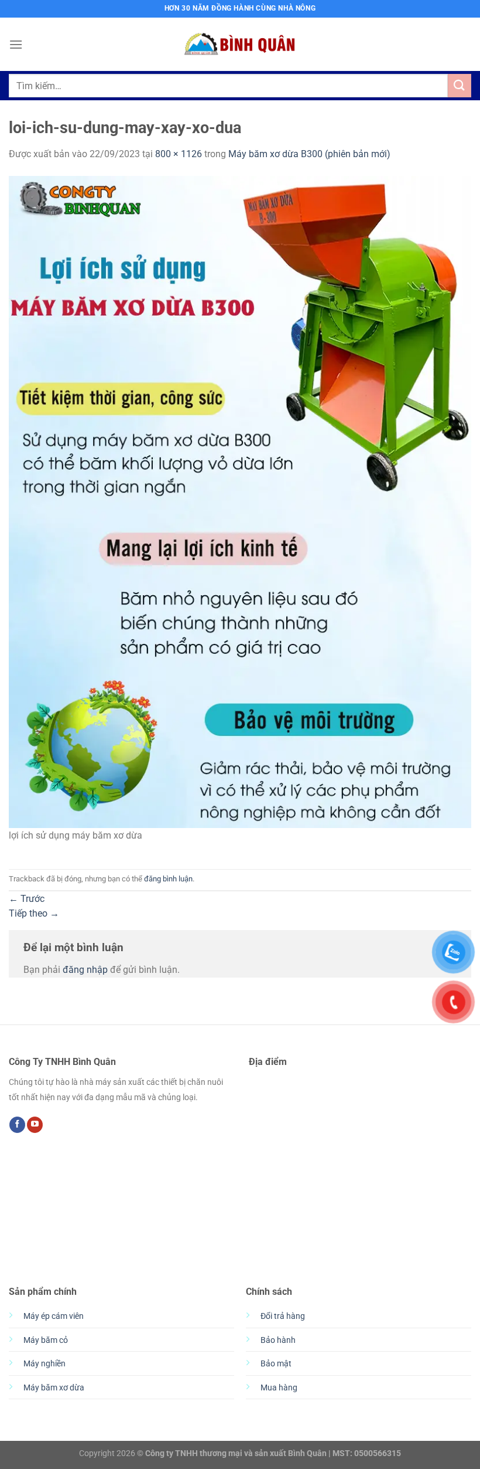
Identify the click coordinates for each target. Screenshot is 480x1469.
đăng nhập (85, 969)
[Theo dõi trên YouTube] (35, 1125)
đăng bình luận (168, 878)
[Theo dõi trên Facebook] (17, 1125)
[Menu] (16, 44)
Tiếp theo (34, 913)
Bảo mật (276, 1364)
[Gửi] (459, 85)
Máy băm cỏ (45, 1340)
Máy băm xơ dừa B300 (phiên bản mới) (309, 154)
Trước (26, 898)
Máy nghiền (44, 1364)
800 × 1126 (178, 154)
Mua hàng (278, 1388)
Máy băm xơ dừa (53, 1388)
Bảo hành (278, 1340)
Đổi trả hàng (282, 1316)
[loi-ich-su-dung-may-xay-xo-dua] (240, 501)
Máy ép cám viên (53, 1316)
